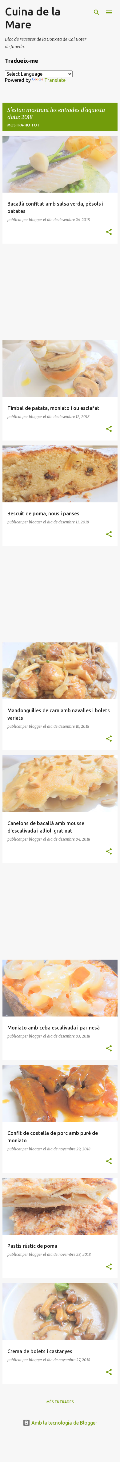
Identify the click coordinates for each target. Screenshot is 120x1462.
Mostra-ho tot (23, 125)
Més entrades (60, 1402)
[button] (109, 232)
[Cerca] (96, 12)
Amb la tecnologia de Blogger (63, 1423)
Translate (55, 80)
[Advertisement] (60, 292)
